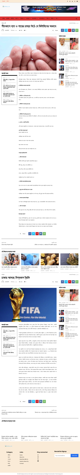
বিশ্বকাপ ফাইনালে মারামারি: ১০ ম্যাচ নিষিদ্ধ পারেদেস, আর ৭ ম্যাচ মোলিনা (71, 61)
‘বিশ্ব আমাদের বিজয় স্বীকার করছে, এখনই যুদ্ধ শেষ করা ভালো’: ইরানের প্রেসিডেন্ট (71, 69)
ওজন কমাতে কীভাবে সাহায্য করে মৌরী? (69, 267)
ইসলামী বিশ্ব (67, 65)
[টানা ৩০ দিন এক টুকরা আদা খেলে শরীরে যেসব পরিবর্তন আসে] (50, 259)
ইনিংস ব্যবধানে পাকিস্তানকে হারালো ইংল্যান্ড (71, 76)
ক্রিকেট (4, 99)
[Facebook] (67, 1)
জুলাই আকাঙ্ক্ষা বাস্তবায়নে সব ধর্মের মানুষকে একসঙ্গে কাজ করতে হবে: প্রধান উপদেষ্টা (9, 95)
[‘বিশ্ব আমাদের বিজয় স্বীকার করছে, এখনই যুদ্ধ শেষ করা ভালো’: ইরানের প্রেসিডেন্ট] (61, 67)
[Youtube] (77, 1)
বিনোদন (4, 77)
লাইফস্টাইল (3, 269)
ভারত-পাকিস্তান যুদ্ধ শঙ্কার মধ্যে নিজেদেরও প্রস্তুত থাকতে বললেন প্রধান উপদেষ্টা (9, 87)
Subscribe (74, 455)
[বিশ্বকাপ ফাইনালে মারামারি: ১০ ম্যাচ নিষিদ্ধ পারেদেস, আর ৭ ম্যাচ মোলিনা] (61, 61)
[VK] (73, 30)
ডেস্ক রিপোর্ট (7, 30)
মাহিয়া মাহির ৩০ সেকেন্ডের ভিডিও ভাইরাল (9, 80)
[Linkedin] (72, 1)
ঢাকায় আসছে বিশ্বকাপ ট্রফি (7, 244)
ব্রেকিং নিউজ (67, 80)
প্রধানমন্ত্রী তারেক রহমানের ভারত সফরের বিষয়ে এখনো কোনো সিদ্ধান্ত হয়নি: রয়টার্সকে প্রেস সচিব (71, 84)
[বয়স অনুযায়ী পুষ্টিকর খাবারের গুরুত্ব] (11, 259)
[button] (76, 19)
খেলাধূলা (66, 59)
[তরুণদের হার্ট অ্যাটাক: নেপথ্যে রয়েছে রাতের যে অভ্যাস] (30, 259)
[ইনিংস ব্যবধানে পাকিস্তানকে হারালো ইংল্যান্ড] (61, 76)
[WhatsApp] (76, 30)
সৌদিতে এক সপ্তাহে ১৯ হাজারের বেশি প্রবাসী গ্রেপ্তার (45, 244)
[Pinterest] (69, 30)
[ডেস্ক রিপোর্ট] (3, 30)
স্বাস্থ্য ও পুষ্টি (4, 23)
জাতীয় (4, 84)
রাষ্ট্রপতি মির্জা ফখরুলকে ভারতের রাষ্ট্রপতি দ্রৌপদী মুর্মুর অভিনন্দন (67, 53)
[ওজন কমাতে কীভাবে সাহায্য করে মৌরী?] (69, 259)
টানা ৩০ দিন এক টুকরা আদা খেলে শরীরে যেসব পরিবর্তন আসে (49, 268)
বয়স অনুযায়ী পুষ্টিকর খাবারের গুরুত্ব (9, 267)
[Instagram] (70, 1)
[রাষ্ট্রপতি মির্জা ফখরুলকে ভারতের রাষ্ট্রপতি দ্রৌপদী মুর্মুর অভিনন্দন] (68, 44)
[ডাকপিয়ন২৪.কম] (12, 8)
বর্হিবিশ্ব (60, 51)
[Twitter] (75, 1)
